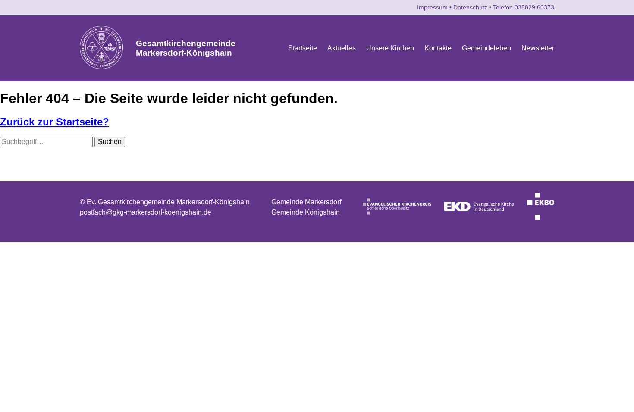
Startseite (302, 48)
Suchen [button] (110, 141)
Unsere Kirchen (390, 48)
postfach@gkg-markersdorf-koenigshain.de (145, 212)
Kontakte (438, 48)
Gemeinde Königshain (305, 212)
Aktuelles (341, 48)
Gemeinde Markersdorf (306, 202)
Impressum (432, 7)
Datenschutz (470, 7)
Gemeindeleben (486, 48)
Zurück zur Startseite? (54, 122)
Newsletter (537, 48)
